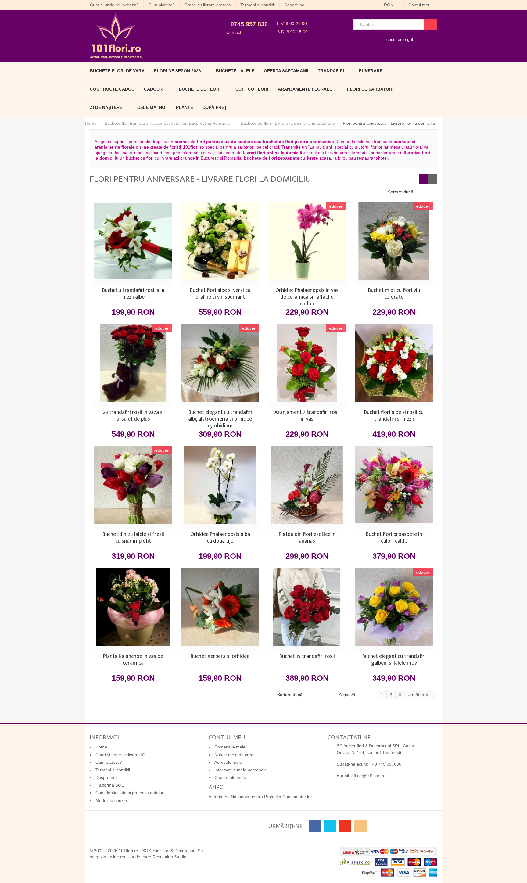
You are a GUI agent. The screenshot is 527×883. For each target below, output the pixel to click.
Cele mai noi (152, 107)
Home (91, 123)
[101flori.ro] (141, 36)
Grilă (423, 179)
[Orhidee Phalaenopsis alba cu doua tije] (220, 487)
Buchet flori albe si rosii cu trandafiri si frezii (394, 416)
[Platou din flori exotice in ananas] (307, 487)
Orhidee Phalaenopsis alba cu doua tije (220, 538)
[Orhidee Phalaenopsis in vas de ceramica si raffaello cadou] (307, 243)
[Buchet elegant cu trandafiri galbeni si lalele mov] (394, 609)
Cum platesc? (161, 4)
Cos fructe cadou (112, 89)
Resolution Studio (169, 856)
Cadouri (154, 89)
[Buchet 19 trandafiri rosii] (307, 609)
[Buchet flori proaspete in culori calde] (394, 487)
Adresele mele (228, 762)
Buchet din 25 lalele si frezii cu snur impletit (133, 538)
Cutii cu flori (251, 89)
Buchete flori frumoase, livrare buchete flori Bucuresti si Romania (167, 123)
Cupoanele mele (230, 777)
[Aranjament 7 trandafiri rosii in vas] (307, 365)
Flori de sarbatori (370, 89)
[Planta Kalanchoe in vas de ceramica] (133, 609)
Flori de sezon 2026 (177, 70)
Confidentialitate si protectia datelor (129, 792)
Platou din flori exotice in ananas (307, 538)
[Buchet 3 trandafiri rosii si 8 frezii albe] (133, 243)
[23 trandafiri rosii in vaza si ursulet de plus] (133, 365)
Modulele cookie (111, 800)
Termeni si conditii (257, 4)
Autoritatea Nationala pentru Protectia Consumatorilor (260, 796)
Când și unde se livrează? (120, 754)
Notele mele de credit (235, 754)
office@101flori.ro (368, 775)
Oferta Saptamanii (286, 70)
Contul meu (420, 4)
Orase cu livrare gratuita (207, 4)
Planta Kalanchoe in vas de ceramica (133, 660)
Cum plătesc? (108, 762)
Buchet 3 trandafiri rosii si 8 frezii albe (133, 294)
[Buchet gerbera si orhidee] (220, 609)
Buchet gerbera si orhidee (220, 657)
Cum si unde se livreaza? (114, 4)
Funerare (370, 70)
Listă (432, 179)
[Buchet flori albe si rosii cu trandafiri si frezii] (394, 365)
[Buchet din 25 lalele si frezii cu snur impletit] (133, 487)
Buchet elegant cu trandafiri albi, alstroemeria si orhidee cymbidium (220, 419)
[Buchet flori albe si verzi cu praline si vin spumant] (220, 243)
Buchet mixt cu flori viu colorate (394, 294)
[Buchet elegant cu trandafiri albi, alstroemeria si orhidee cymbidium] (220, 365)
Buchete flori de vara (117, 70)
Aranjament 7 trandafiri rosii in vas (307, 416)
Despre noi (294, 4)
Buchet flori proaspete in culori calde (394, 538)
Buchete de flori (199, 89)
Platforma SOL (109, 785)
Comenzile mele (230, 747)
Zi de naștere (106, 107)
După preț (215, 107)
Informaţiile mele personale (240, 769)
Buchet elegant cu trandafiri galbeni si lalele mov (394, 660)
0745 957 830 (249, 24)
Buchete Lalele (235, 70)
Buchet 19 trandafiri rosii (307, 657)
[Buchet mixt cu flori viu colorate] (394, 243)
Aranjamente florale (305, 89)
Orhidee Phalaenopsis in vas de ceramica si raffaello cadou (307, 297)
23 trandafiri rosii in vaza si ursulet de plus (133, 416)
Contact (233, 32)
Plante (184, 107)
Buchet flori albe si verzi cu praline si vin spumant (220, 294)
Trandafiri (331, 70)
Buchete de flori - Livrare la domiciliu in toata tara (288, 123)
